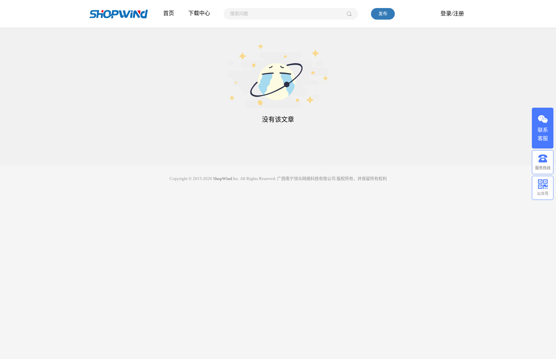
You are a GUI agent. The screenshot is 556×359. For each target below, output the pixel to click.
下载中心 (199, 13)
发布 (382, 13)
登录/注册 (452, 14)
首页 (168, 13)
